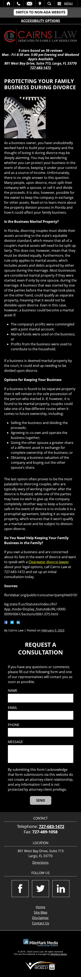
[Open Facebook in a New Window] (20, 888)
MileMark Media (59, 954)
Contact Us (40, 923)
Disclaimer (40, 918)
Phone (13, 725)
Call (18, 3)
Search (49, 3)
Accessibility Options (40, 20)
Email (29, 3)
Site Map (40, 912)
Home (9, 3)
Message (15, 742)
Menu (68, 3)
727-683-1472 (40, 67)
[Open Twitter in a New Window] (40, 888)
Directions (40, 862)
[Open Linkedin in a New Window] (60, 888)
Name (12, 690)
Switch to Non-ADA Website (40, 12)
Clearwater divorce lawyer (48, 562)
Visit (40, 3)
